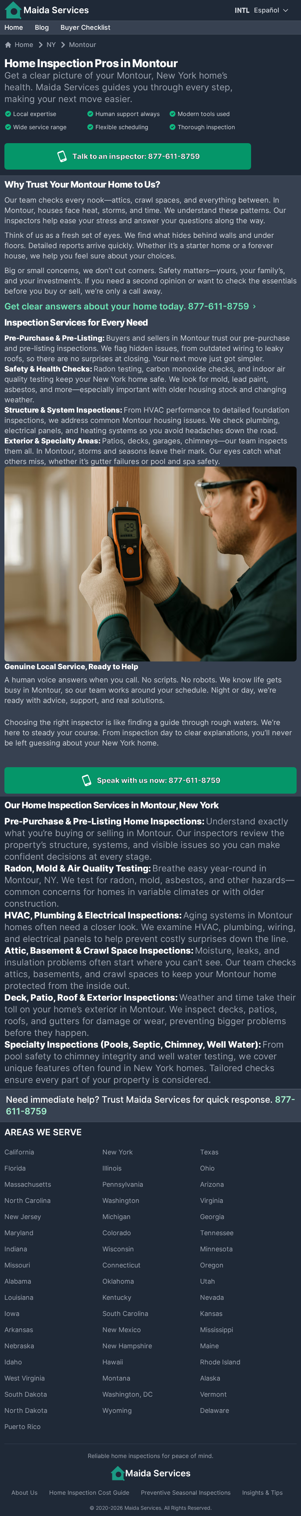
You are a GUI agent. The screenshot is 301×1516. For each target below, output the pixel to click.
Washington (120, 1200)
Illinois (112, 1168)
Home (13, 27)
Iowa (11, 1313)
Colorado (116, 1233)
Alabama (17, 1281)
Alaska (210, 1378)
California (19, 1152)
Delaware (214, 1410)
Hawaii (112, 1362)
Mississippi (216, 1330)
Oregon (212, 1265)
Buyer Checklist (85, 27)
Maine (209, 1346)
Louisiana (18, 1297)
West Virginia (24, 1378)
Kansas (211, 1313)
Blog (42, 27)
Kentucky (116, 1297)
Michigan (116, 1217)
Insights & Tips (262, 1492)
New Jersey (22, 1217)
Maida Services (142, 1508)
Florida (15, 1168)
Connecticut (121, 1265)
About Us (24, 1492)
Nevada (212, 1297)
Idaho (13, 1362)
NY (51, 44)
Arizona (212, 1184)
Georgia (212, 1217)
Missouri (17, 1265)
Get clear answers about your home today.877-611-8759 (126, 306)
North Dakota (25, 1410)
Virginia (211, 1200)
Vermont (213, 1394)
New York (117, 1152)
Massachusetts (27, 1184)
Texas (209, 1152)
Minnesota (216, 1249)
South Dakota (25, 1394)
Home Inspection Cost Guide (89, 1492)
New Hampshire (127, 1346)
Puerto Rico (22, 1426)
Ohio (207, 1168)
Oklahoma (118, 1281)
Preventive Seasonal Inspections (186, 1492)
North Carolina (27, 1200)
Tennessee (216, 1233)
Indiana (15, 1249)
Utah (207, 1281)
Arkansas (18, 1330)
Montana (116, 1378)
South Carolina (125, 1313)
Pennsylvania (122, 1184)
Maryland (18, 1233)
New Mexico (121, 1330)
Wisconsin (118, 1249)
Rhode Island (220, 1362)
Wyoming (117, 1410)
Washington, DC (127, 1394)
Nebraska (19, 1346)
